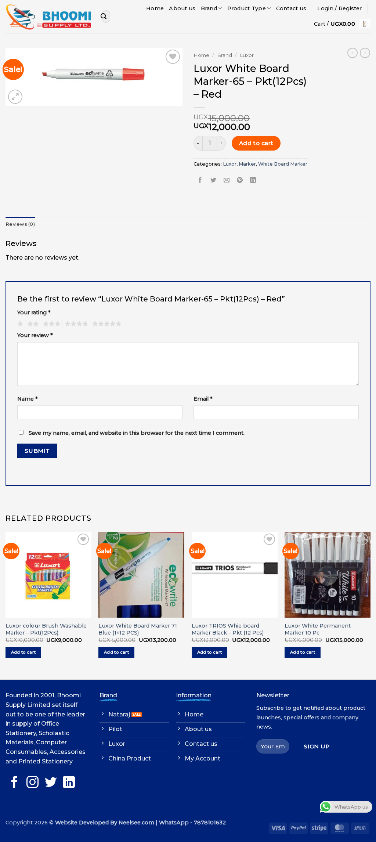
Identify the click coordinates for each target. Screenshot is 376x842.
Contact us (291, 8)
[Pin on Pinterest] (240, 180)
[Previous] (5, 605)
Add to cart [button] (23, 652)
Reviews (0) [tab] (20, 224)
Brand (209, 8)
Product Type (246, 8)
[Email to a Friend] (227, 180)
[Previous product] (365, 53)
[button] (339, 8)
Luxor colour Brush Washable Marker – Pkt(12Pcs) (46, 629)
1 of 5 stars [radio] (19, 324)
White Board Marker (282, 164)
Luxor (247, 55)
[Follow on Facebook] (14, 783)
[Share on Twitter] (213, 180)
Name (27, 398)
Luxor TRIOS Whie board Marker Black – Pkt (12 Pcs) (228, 629)
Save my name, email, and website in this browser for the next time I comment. (137, 433)
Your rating (34, 312)
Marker (247, 164)
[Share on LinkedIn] (253, 180)
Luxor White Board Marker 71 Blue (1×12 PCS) (137, 629)
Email (203, 398)
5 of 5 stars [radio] (106, 324)
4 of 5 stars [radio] (75, 324)
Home (155, 8)
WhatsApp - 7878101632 (192, 822)
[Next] (370, 605)
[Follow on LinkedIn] (69, 783)
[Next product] (352, 53)
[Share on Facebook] (200, 180)
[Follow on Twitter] (51, 783)
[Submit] (103, 16)
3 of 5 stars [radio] (51, 324)
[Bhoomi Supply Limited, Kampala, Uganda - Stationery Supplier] (48, 16)
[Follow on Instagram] (32, 783)
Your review (35, 335)
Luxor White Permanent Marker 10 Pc (318, 629)
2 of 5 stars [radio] (32, 324)
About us (182, 8)
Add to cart (256, 143)
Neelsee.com (136, 822)
